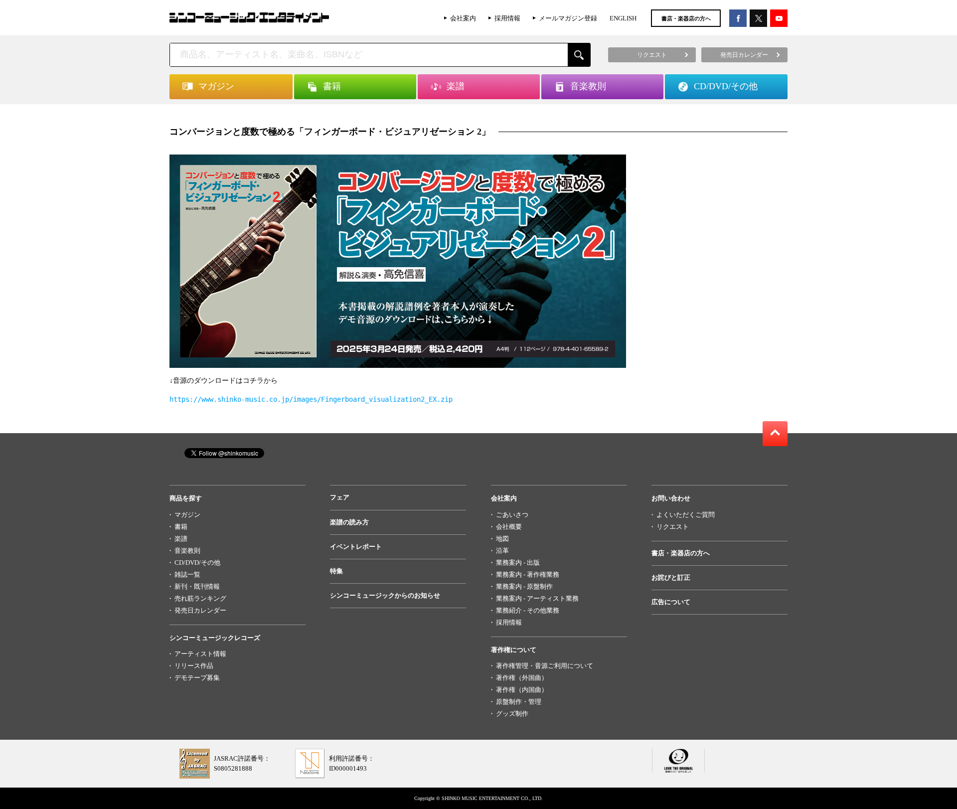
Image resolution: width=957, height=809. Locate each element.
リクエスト (672, 526)
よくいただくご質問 (685, 514)
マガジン (187, 514)
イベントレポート (356, 546)
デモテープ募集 (197, 677)
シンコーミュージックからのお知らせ (385, 595)
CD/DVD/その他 (197, 562)
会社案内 (463, 18)
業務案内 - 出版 (518, 562)
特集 (336, 571)
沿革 (502, 550)
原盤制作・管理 (518, 701)
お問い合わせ (670, 498)
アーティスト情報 (200, 653)
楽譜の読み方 (349, 522)
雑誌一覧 (187, 574)
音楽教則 (187, 550)
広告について (670, 602)
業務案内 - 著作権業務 (527, 574)
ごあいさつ (512, 514)
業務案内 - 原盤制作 (524, 586)
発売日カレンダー (200, 610)
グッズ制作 (512, 713)
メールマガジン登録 (568, 18)
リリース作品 (193, 665)
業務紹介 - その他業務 (527, 610)
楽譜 (180, 538)
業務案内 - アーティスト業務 (537, 598)
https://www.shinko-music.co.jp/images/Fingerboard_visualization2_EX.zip (311, 399)
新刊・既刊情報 (197, 586)
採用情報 (507, 18)
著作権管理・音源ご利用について (544, 665)
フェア (339, 497)
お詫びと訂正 (670, 577)
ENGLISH (623, 18)
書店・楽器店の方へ (686, 18)
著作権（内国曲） (522, 689)
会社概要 (509, 526)
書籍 (180, 526)
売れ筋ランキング (200, 598)
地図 (502, 538)
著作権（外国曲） (522, 677)
